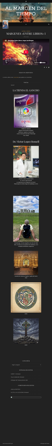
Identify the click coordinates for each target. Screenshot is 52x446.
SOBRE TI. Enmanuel (15, 374)
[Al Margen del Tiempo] (5, 24)
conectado (16, 77)
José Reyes (13, 392)
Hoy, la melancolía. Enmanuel (17, 377)
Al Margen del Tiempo (26, 11)
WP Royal (11, 443)
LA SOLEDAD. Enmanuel (23, 392)
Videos (28, 31)
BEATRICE (17, 389)
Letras (24, 31)
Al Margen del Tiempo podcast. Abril (19, 380)
